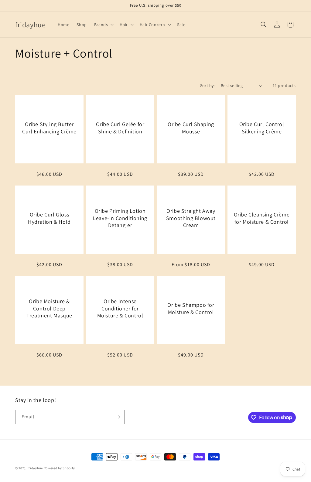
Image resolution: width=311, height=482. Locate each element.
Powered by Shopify (59, 468)
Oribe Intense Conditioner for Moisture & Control (120, 308)
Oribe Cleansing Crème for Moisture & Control (262, 218)
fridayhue (35, 468)
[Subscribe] (117, 417)
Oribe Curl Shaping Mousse (191, 128)
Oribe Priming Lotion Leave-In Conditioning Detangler (120, 218)
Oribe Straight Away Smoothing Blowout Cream (191, 218)
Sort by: (207, 85)
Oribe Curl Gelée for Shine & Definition (120, 128)
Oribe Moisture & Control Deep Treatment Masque (49, 308)
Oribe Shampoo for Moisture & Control (190, 308)
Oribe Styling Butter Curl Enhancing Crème (49, 128)
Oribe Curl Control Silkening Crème (261, 128)
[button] (103, 24)
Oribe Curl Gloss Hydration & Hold (49, 218)
